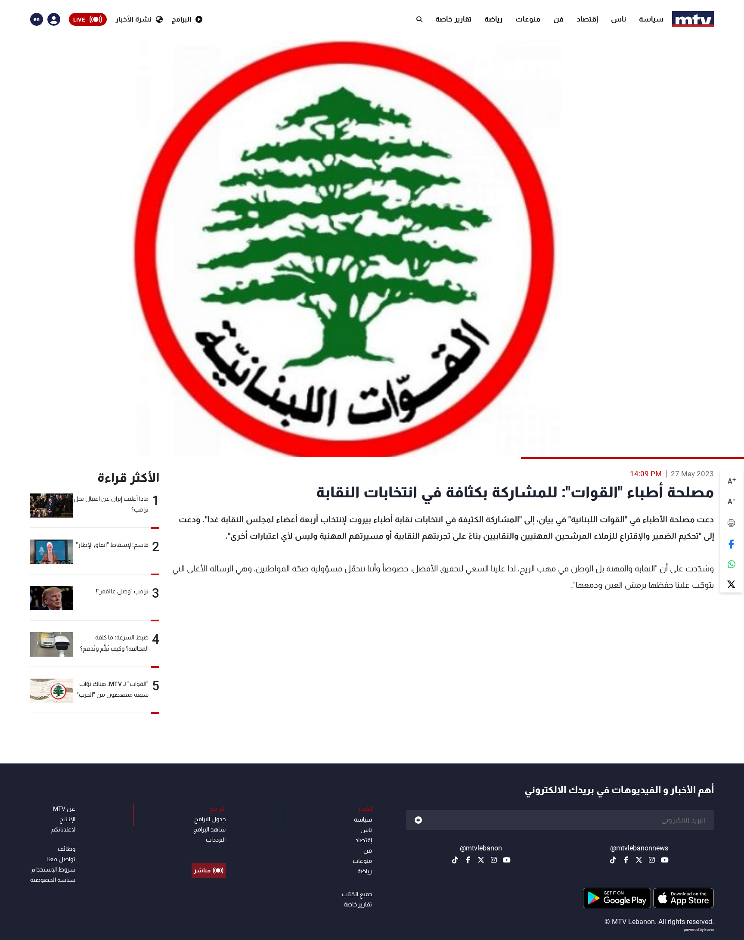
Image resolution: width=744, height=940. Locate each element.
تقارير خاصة (453, 19)
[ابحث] (419, 19)
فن (558, 19)
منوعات (527, 19)
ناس (618, 19)
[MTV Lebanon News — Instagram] (651, 859)
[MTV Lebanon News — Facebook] (626, 859)
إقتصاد (587, 19)
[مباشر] (209, 851)
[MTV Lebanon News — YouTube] (664, 859)
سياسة (651, 19)
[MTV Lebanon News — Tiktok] (613, 859)
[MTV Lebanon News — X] (638, 859)
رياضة (493, 19)
